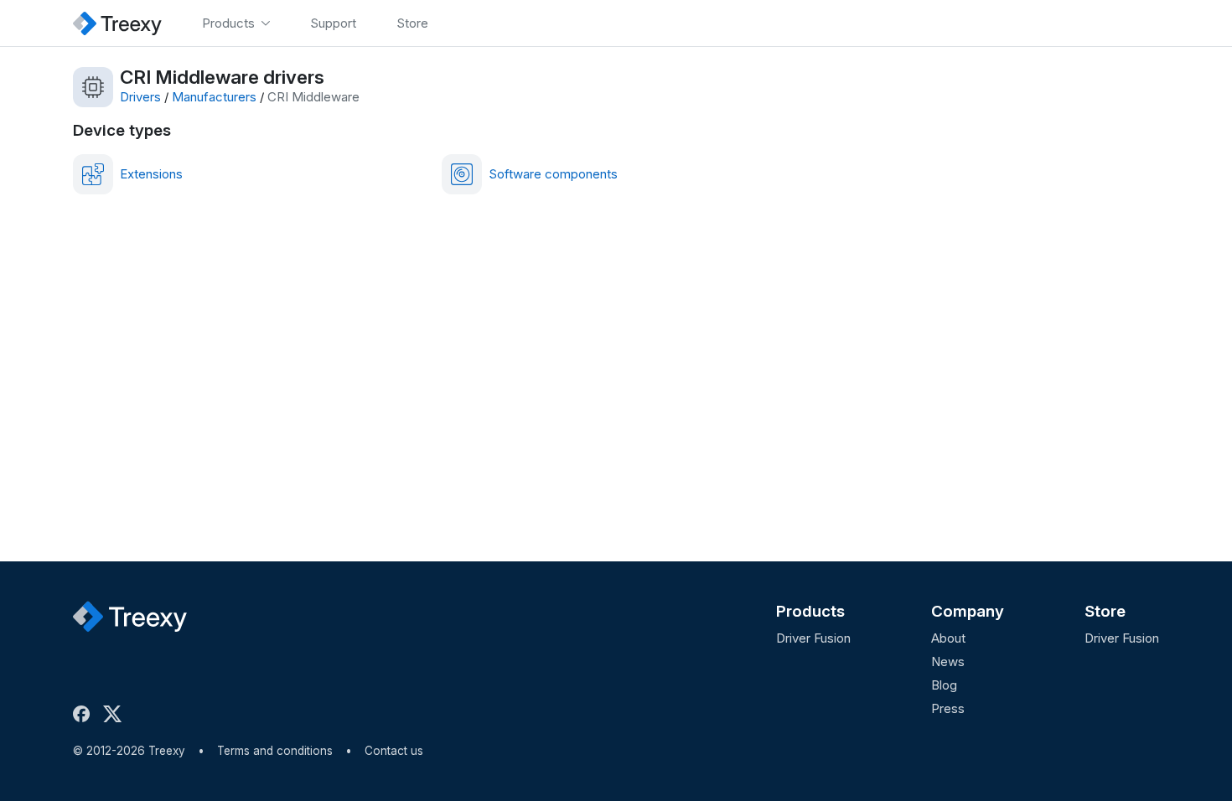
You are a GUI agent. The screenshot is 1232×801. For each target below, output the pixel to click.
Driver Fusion (813, 638)
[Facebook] (84, 713)
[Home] (117, 23)
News (948, 661)
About (948, 638)
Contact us (394, 750)
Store (1105, 611)
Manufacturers (214, 97)
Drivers (140, 97)
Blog (944, 685)
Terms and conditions (275, 750)
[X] (115, 713)
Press (948, 708)
